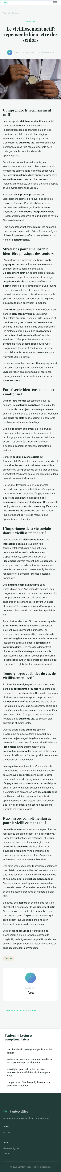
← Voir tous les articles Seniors (19, 1010)
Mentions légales (11, 1148)
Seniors (15, 13)
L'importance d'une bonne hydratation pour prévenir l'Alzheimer (29, 1084)
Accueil (6, 13)
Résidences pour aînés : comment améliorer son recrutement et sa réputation (29, 1061)
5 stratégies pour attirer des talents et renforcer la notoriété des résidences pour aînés (28, 1072)
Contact (7, 1153)
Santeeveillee (19, 1111)
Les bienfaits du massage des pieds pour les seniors (29, 1051)
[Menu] (55, 2)
